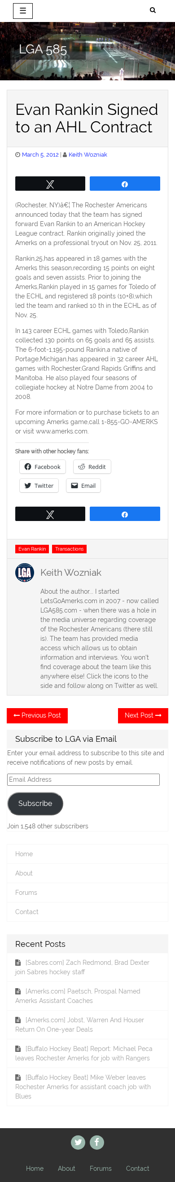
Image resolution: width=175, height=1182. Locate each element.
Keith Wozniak (88, 154)
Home (24, 854)
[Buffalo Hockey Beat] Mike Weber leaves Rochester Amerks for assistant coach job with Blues (83, 1087)
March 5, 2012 (40, 154)
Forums (26, 892)
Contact (27, 911)
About (24, 873)
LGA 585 (43, 49)
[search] (153, 10)
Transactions (69, 549)
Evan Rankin (32, 549)
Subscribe (35, 803)
